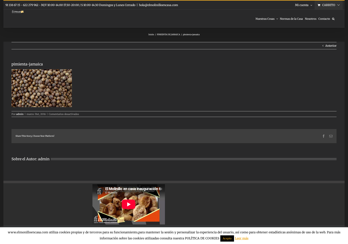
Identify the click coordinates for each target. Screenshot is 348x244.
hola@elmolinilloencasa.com (158, 5)
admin (20, 114)
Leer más (242, 238)
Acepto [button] (227, 238)
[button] (333, 18)
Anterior (331, 46)
